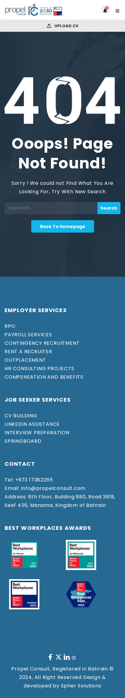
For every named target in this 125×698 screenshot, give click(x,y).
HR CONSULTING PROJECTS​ (39, 368)
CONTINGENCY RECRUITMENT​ (42, 343)
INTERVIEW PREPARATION (37, 432)
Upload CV (65, 26)
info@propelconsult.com (53, 488)
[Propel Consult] (33, 10)
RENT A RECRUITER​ (28, 351)
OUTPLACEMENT (25, 360)
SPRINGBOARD (23, 441)
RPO (10, 326)
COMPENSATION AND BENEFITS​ (44, 376)
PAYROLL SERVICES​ (28, 334)
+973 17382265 (33, 479)
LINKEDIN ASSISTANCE (32, 424)
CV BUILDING (21, 415)
